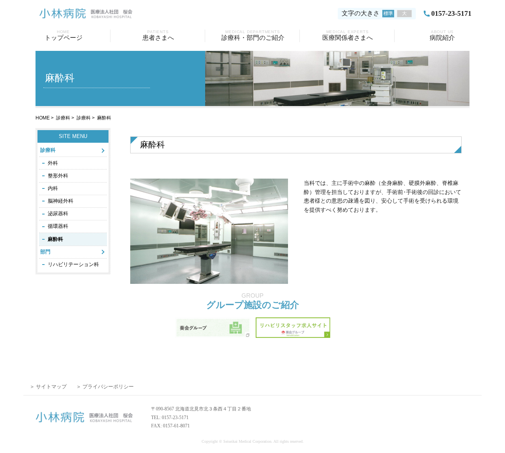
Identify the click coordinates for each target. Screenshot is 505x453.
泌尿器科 (58, 213)
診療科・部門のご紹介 (252, 35)
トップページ (63, 35)
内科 (53, 188)
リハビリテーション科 (73, 264)
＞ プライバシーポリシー (105, 387)
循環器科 (58, 226)
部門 (45, 252)
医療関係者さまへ (347, 35)
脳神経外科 (60, 201)
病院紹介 (442, 35)
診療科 (63, 117)
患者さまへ (158, 35)
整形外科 (58, 176)
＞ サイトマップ (48, 387)
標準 (388, 13)
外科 (53, 163)
